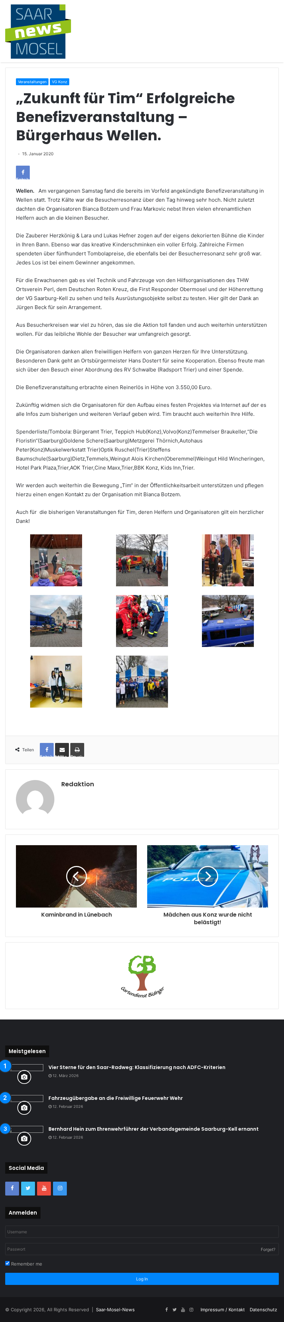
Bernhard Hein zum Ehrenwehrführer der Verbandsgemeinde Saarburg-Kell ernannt (153, 1129)
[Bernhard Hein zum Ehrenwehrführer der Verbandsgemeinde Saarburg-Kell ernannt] (24, 1139)
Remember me (26, 1264)
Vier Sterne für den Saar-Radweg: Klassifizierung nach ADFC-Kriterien (136, 1067)
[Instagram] (60, 1189)
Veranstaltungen (32, 81)
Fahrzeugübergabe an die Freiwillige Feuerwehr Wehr (115, 1098)
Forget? (268, 1249)
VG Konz (59, 81)
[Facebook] (12, 1189)
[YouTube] (44, 1189)
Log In (142, 1278)
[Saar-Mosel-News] (38, 31)
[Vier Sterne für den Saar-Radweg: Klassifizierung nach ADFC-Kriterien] (24, 1077)
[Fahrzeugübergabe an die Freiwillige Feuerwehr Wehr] (24, 1108)
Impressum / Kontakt (223, 1309)
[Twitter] (28, 1189)
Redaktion (77, 784)
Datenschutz (263, 1309)
